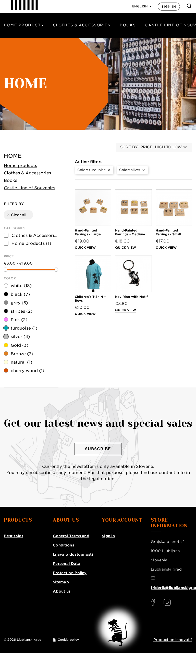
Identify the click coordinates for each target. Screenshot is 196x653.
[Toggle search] (189, 6)
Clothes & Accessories (82, 25)
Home (13, 156)
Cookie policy (68, 639)
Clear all (16, 215)
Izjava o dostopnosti (73, 554)
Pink (19, 319)
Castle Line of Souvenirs (29, 187)
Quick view (85, 247)
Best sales (13, 536)
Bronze (22, 353)
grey (19, 302)
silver (20, 336)
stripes (21, 311)
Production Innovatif (172, 640)
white (21, 285)
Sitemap (61, 582)
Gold (19, 345)
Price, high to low (161, 147)
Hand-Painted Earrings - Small (168, 232)
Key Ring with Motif (131, 297)
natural (21, 362)
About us (61, 591)
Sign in (169, 6)
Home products (23, 25)
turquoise (24, 328)
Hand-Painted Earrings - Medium (130, 232)
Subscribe (98, 449)
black (20, 294)
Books (128, 25)
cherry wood (27, 370)
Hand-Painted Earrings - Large (88, 232)
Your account (122, 520)
